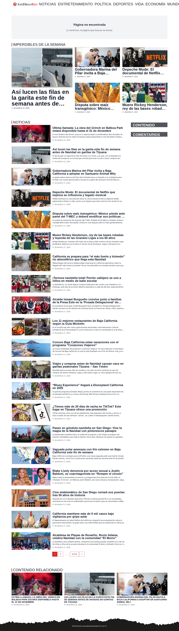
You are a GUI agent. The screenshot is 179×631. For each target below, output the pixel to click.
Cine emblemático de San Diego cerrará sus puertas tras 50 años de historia (88, 494)
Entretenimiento (75, 4)
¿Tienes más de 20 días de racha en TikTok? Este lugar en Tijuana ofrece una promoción (86, 408)
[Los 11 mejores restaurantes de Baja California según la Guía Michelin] (31, 326)
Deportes (123, 4)
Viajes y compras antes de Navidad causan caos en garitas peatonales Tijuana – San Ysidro (88, 365)
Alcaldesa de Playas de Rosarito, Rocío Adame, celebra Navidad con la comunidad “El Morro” (85, 537)
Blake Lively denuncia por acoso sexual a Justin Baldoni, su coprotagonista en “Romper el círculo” (87, 472)
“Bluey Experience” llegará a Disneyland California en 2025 (87, 386)
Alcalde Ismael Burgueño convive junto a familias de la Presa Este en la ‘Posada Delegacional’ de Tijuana (86, 301)
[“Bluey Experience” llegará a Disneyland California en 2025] (31, 391)
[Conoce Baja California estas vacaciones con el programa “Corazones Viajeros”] (31, 348)
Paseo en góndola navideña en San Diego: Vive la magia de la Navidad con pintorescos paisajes (87, 429)
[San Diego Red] (25, 4)
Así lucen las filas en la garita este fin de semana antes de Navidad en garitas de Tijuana (42, 98)
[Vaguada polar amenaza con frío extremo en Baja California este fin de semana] (31, 455)
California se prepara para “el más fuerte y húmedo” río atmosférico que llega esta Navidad (88, 258)
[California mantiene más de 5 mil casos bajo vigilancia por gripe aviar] (31, 519)
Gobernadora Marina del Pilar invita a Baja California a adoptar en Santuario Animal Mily (96, 71)
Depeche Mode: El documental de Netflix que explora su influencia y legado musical (144, 71)
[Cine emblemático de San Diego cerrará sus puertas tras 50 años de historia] (31, 498)
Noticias (47, 4)
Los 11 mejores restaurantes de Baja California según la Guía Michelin (84, 322)
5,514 (74, 554)
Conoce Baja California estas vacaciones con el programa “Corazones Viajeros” (85, 344)
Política (103, 4)
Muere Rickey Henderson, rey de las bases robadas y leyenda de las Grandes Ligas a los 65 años (144, 106)
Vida (139, 4)
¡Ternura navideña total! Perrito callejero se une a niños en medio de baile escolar (86, 279)
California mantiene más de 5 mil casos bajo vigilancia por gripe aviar (83, 515)
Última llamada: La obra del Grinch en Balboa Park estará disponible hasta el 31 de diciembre (87, 129)
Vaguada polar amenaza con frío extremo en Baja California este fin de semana (86, 451)
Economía (155, 4)
